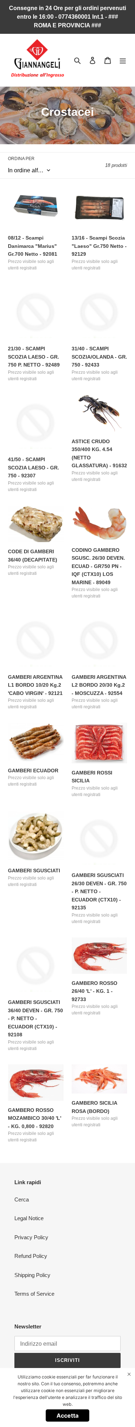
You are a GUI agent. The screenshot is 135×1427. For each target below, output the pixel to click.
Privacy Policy (31, 1237)
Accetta (67, 1415)
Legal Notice (29, 1218)
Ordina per (21, 158)
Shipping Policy (32, 1275)
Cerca (21, 1199)
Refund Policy (30, 1256)
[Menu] (122, 60)
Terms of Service (34, 1294)
